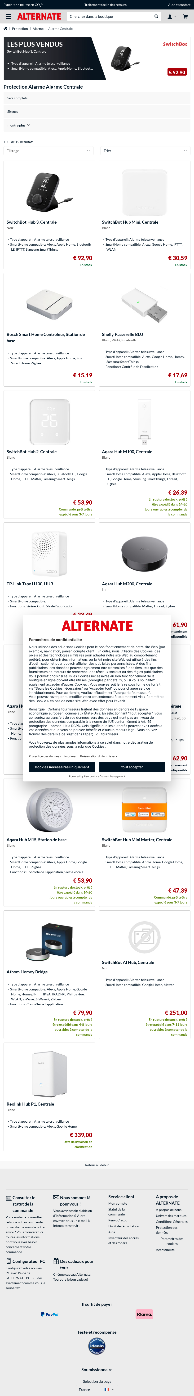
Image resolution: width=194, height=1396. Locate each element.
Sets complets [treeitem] (17, 98)
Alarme (38, 29)
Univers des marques (171, 1216)
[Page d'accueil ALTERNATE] (39, 16)
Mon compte (117, 1203)
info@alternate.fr (66, 1226)
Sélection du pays (97, 1381)
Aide (171, 5)
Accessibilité (165, 1250)
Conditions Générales (172, 1222)
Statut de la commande (116, 1211)
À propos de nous (168, 1210)
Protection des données (166, 1229)
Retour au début (97, 1165)
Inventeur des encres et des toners (123, 1240)
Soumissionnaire (97, 1369)
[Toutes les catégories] (8, 16)
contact (184, 5)
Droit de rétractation (123, 1226)
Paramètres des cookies (172, 1241)
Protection (20, 29)
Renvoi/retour (118, 1220)
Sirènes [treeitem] (12, 111)
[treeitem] (97, 125)
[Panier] (185, 16)
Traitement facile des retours (105, 5)
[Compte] (172, 16)
